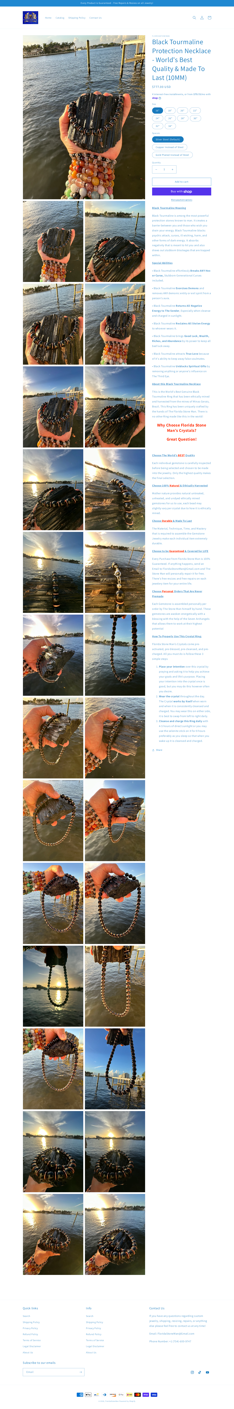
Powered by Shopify (127, 1401)
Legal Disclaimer (32, 1346)
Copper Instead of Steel (170, 147)
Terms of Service (32, 1340)
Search (26, 1316)
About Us (28, 1352)
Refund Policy (30, 1334)
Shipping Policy (31, 1322)
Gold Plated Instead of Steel (172, 155)
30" (196, 118)
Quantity (156, 162)
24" (158, 118)
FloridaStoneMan (112, 1401)
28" (183, 118)
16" (157, 110)
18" (170, 110)
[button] (194, 17)
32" (158, 126)
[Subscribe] (80, 1372)
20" (182, 110)
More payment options (181, 200)
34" (170, 126)
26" (170, 118)
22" (195, 110)
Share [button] (159, 750)
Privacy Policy (30, 1328)
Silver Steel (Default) (168, 139)
